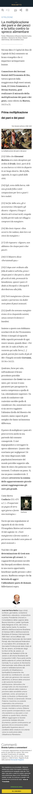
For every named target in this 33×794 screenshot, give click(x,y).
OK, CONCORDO (16, 791)
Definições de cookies (16, 786)
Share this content (21, 10)
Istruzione (7, 17)
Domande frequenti (17, 759)
